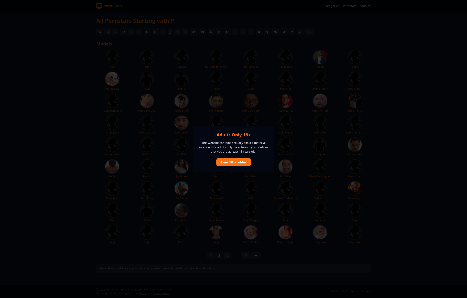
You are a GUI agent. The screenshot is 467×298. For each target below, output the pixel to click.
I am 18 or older (233, 162)
